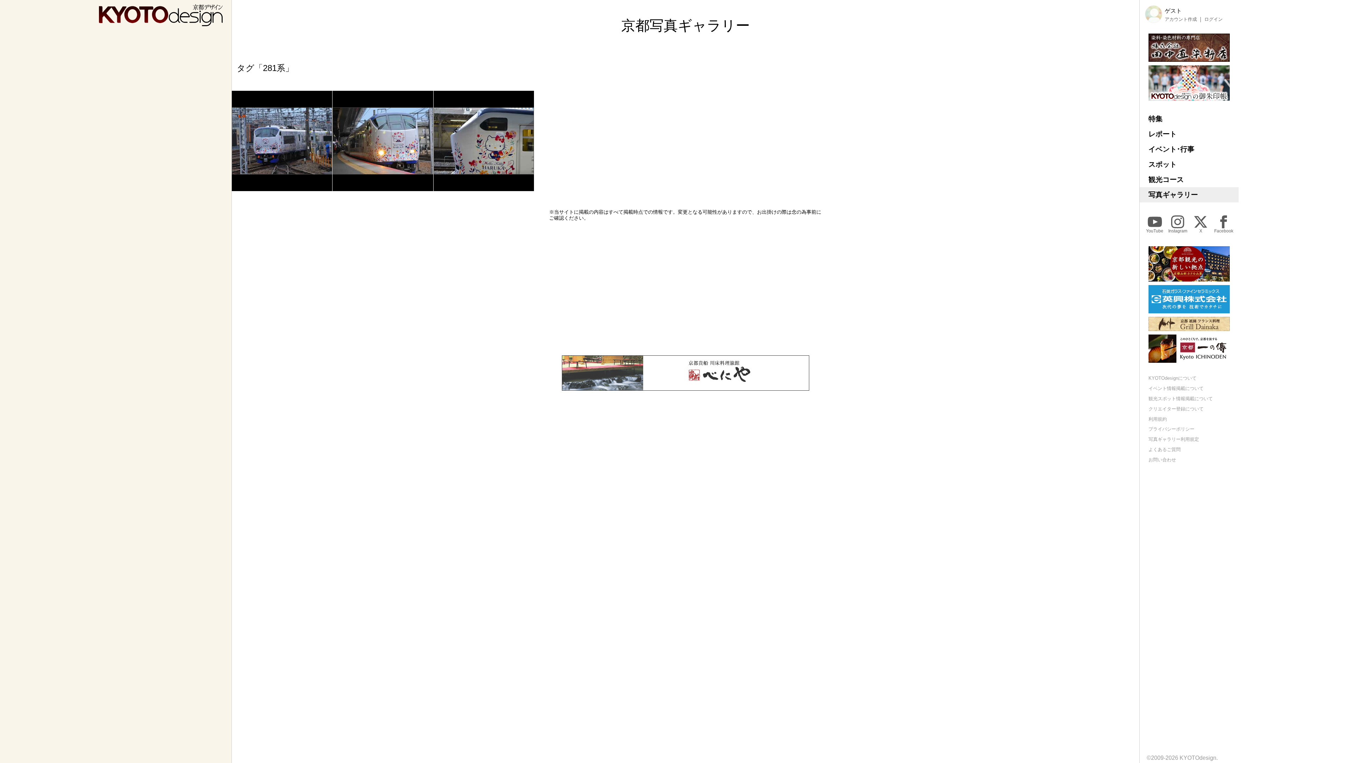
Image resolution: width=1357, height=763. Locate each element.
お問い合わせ (1162, 459)
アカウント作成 (1181, 19)
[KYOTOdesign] (161, 23)
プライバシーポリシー (1171, 429)
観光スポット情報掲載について (1181, 398)
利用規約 (1158, 419)
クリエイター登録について (1176, 409)
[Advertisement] (685, 288)
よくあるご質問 (1165, 449)
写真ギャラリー (1173, 195)
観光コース (1166, 179)
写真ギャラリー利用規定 (1174, 439)
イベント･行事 (1171, 149)
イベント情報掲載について (1176, 388)
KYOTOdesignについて (1173, 378)
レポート (1163, 134)
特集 (1156, 119)
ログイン (1213, 19)
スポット (1163, 164)
